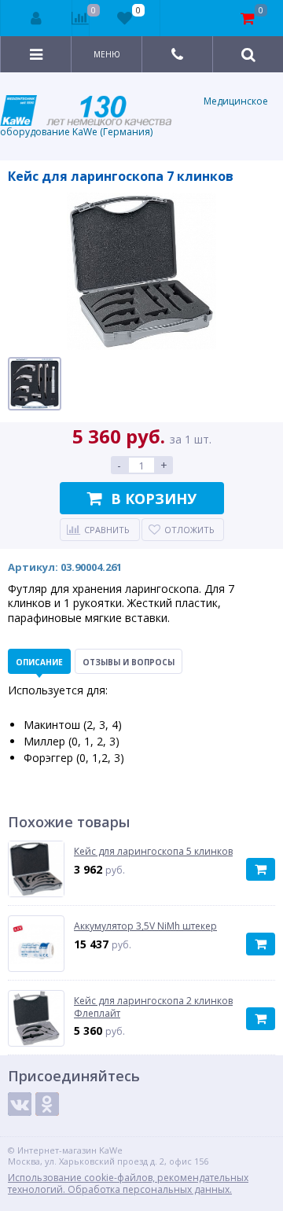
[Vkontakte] (19, 1104)
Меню (107, 54)
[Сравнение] (81, 18)
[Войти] (36, 18)
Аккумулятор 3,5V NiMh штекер (145, 926)
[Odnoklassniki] (47, 1104)
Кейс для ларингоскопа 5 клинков (153, 851)
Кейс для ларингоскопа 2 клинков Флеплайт (153, 1007)
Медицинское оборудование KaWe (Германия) (134, 116)
